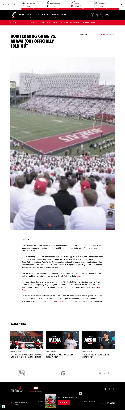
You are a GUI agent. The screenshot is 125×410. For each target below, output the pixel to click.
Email (107, 14)
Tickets (30, 14)
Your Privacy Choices (89, 401)
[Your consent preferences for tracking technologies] (3, 406)
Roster (42, 22)
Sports (22, 14)
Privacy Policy (40, 401)
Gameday (86, 22)
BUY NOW (65, 403)
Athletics (46, 14)
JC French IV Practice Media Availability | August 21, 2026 (97, 356)
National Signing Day (73, 22)
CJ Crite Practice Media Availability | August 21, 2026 (60, 356)
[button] (18, 5)
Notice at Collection (41, 405)
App (102, 14)
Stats (61, 22)
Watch (63, 14)
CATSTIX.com (61, 301)
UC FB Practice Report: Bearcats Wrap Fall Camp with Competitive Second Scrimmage (26, 356)
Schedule (34, 22)
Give (97, 14)
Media (55, 22)
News (48, 22)
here (78, 276)
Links (33, 8)
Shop (92, 14)
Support (55, 14)
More (93, 22)
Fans (37, 14)
